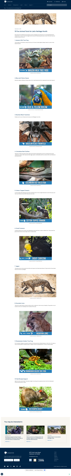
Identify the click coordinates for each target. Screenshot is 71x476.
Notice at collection (29, 470)
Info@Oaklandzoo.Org (33, 456)
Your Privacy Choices (39, 470)
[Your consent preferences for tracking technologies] (69, 474)
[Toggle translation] (2, 474)
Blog (5, 8)
